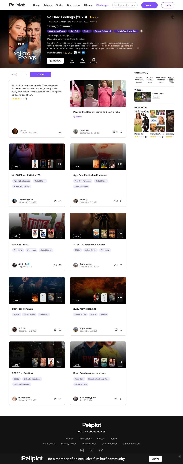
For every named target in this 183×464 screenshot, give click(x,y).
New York (74, 31)
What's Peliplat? (131, 443)
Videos (101, 438)
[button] (172, 17)
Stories (59, 5)
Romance (66, 27)
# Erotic (76, 98)
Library (88, 5)
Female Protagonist (103, 31)
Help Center (49, 443)
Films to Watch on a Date (127, 31)
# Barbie (95, 98)
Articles (48, 5)
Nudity (86, 31)
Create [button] (148, 5)
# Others (86, 98)
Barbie (78, 116)
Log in (168, 5)
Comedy (52, 27)
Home (36, 5)
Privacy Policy (68, 443)
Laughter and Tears (57, 31)
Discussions (73, 5)
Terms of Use (89, 443)
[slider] (18, 98)
